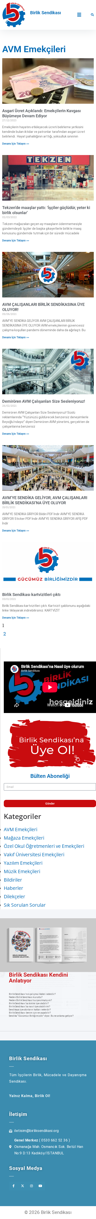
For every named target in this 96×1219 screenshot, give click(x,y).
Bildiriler (13, 880)
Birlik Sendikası (45, 12)
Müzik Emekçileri (22, 871)
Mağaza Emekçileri (24, 838)
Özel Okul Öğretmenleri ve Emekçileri (44, 846)
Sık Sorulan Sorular (25, 905)
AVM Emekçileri (20, 829)
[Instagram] (31, 1186)
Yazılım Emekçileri (23, 863)
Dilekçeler (14, 896)
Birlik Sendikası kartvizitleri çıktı (31, 594)
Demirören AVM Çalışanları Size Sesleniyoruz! (43, 401)
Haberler (13, 888)
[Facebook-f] (13, 1186)
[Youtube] (40, 1186)
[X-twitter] (22, 1186)
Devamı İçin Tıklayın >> (15, 143)
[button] (79, 15)
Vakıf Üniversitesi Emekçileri (34, 854)
